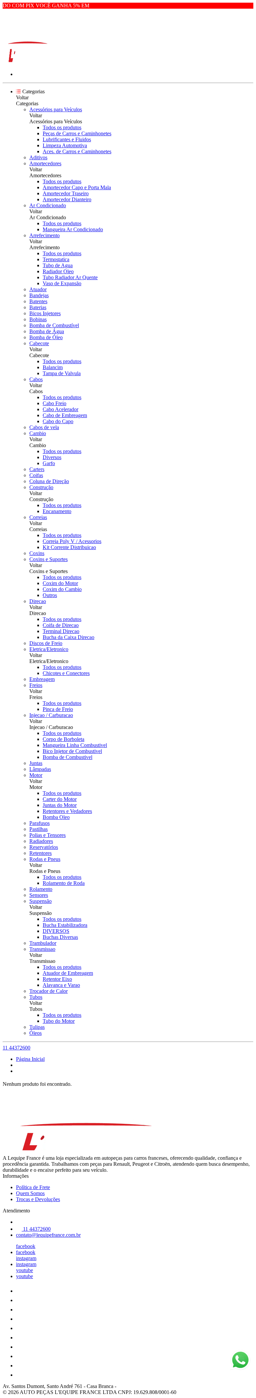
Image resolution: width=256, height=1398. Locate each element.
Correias (38, 517)
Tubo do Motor (59, 1021)
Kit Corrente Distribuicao (69, 547)
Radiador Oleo (58, 271)
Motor (35, 775)
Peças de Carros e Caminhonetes (77, 133)
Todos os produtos (62, 127)
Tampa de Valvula (62, 373)
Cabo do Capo (58, 421)
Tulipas (37, 1027)
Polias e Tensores (47, 835)
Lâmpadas (40, 769)
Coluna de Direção (49, 481)
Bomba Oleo (56, 817)
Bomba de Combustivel (67, 757)
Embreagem (42, 679)
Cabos (36, 379)
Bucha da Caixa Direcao (68, 637)
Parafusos (39, 823)
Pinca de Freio (58, 709)
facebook (25, 1246)
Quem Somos (30, 1193)
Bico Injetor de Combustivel (72, 751)
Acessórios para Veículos (55, 109)
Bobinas (38, 319)
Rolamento (40, 889)
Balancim (53, 367)
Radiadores (41, 841)
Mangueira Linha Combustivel (75, 745)
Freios (35, 685)
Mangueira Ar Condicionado (73, 229)
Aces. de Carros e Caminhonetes (77, 151)
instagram (26, 1258)
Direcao (37, 601)
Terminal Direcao (61, 631)
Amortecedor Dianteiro (67, 199)
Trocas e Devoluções (38, 1199)
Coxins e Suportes (48, 559)
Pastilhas (38, 829)
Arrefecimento (44, 235)
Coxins (36, 553)
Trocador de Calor (48, 991)
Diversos (52, 457)
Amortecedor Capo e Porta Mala (77, 187)
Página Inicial (30, 1059)
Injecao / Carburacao (51, 715)
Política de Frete (33, 1187)
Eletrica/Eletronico (48, 649)
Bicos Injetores (45, 313)
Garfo (49, 463)
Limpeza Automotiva (65, 145)
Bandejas (39, 295)
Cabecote (39, 343)
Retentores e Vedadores (67, 811)
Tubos (35, 997)
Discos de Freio (45, 643)
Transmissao (42, 949)
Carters (36, 469)
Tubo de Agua (58, 265)
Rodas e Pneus (44, 859)
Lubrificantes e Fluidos (67, 139)
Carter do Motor (60, 799)
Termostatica (56, 259)
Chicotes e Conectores (66, 673)
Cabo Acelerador (60, 409)
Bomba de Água (46, 331)
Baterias (37, 307)
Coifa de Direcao (61, 625)
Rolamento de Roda (64, 883)
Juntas (35, 763)
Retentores (40, 853)
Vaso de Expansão (62, 283)
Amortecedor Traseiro (66, 193)
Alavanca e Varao (61, 985)
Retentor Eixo (57, 979)
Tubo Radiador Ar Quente (70, 277)
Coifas (36, 475)
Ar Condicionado (47, 205)
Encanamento (57, 511)
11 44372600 (16, 1047)
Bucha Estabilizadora (65, 925)
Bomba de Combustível (54, 325)
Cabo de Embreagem (65, 415)
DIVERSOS (56, 931)
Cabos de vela (44, 427)
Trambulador (42, 943)
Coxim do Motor (60, 583)
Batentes (38, 301)
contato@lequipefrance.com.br (48, 1235)
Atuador (38, 289)
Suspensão (40, 901)
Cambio (37, 433)
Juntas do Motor (60, 805)
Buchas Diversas (60, 937)
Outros (50, 595)
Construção (41, 487)
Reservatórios (43, 847)
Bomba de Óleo (46, 337)
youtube (24, 1270)
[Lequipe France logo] (28, 63)
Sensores (38, 895)
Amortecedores (45, 163)
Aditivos (38, 157)
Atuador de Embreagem (68, 973)
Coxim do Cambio (62, 589)
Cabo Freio (54, 403)
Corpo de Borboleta (63, 739)
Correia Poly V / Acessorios (72, 541)
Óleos (35, 1033)
